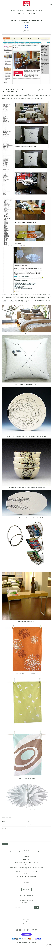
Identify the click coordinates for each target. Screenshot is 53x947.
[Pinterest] (28, 930)
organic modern (29, 851)
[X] (30, 930)
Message (4, 828)
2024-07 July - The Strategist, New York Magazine (26, 862)
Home (12, 10)
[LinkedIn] (25, 930)
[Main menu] (1, 4)
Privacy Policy (27, 916)
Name (3, 821)
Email (28, 821)
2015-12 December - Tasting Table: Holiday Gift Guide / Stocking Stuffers (26, 867)
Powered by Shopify (32, 942)
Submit (36, 907)
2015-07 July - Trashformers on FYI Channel (26, 871)
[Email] (17, 930)
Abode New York (13, 851)
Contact (26, 914)
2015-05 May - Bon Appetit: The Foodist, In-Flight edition (26, 881)
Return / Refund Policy (26, 918)
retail (36, 851)
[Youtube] (36, 930)
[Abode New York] (26, 3)
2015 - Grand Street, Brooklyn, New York (26, 876)
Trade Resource (26, 923)
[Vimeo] (33, 930)
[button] (26, 889)
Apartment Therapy (21, 851)
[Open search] (3, 4)
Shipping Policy (26, 919)
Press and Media (19, 10)
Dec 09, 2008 (27, 22)
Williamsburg (40, 851)
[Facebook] (20, 930)
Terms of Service (26, 921)
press (34, 851)
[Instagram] (22, 930)
